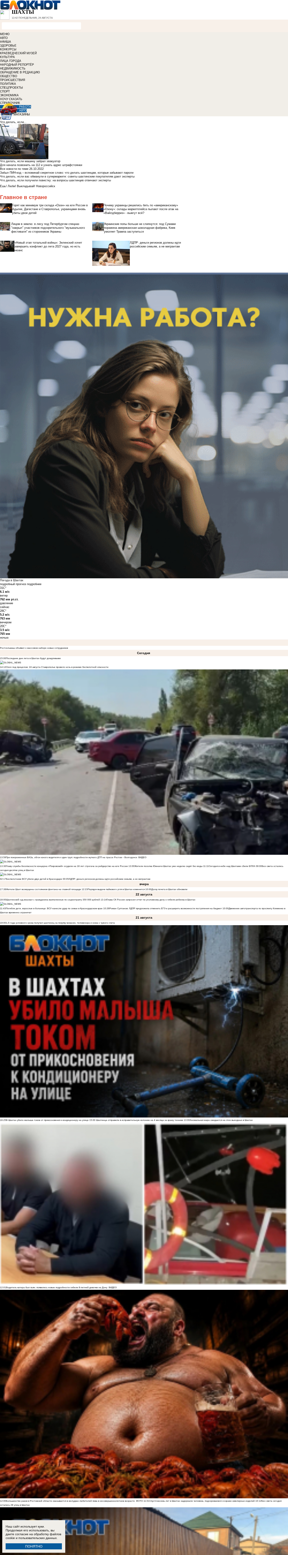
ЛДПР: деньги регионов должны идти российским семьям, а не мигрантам (109, 879)
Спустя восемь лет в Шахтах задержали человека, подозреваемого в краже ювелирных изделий (202, 1501)
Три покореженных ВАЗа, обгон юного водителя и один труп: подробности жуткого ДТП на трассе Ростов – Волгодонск (71, 857)
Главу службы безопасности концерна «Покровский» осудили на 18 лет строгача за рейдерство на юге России (67, 866)
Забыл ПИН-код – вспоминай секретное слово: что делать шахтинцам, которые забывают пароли (66, 172)
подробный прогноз (13, 584)
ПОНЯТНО (34, 1546)
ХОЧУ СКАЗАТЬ (11, 99)
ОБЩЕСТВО (8, 76)
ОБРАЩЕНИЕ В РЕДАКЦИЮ (20, 72)
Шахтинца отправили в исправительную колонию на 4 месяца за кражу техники (139, 1120)
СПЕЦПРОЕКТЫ (11, 87)
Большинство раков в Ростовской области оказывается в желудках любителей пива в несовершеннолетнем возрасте (70, 1501)
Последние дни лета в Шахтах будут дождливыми (33, 658)
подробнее (34, 584)
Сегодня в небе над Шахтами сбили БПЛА (232, 866)
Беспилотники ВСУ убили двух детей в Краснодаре (34, 879)
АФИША (5, 41)
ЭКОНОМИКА (9, 95)
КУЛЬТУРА (7, 57)
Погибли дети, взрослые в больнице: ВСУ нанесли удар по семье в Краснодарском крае (54, 908)
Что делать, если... (13, 122)
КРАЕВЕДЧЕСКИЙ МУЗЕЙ (18, 53)
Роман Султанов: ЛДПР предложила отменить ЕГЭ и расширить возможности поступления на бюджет (165, 908)
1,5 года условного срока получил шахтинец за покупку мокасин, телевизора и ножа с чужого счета (60, 923)
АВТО (4, 38)
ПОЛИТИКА (8, 83)
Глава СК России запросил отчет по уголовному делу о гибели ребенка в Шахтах (151, 899)
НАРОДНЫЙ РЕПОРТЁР (17, 64)
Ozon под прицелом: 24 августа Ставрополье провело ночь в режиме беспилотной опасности (57, 667)
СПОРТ (5, 91)
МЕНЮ (4, 34)
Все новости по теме (14, 169)
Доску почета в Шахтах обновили (169, 889)
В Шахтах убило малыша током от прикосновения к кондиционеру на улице (47, 1120)
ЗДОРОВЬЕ (8, 45)
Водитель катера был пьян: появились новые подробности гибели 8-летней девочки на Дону (56, 1287)
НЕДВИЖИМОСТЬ (12, 68)
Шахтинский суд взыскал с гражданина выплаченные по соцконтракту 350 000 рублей (53, 899)
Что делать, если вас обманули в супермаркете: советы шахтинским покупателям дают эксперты (67, 176)
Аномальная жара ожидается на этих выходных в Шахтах (221, 1120)
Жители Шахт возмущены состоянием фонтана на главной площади (43, 889)
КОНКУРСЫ (8, 49)
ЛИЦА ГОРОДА (10, 61)
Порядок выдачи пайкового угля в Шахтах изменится (116, 889)
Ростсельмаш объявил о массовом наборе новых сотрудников (34, 648)
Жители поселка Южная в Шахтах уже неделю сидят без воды (168, 866)
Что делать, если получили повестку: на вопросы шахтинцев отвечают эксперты (55, 180)
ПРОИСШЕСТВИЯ (12, 80)
